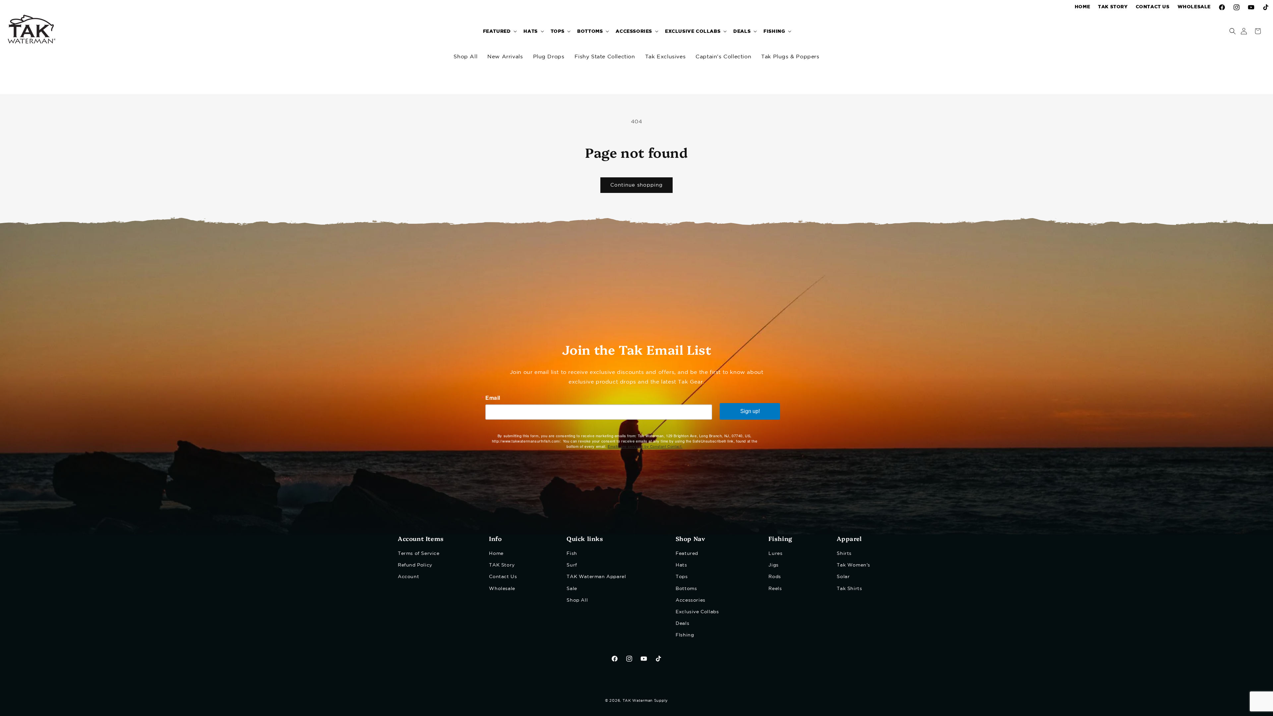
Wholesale (502, 589)
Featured (687, 554)
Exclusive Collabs (697, 612)
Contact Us (503, 577)
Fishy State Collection (605, 56)
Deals (682, 624)
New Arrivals (505, 56)
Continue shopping (636, 185)
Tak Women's (853, 565)
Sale (572, 589)
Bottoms (686, 589)
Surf (572, 565)
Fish (572, 554)
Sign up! (750, 411)
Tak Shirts (849, 589)
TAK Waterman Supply (645, 700)
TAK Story (502, 565)
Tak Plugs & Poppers (790, 56)
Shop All (465, 56)
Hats (681, 565)
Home (496, 554)
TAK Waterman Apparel (596, 577)
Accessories (690, 600)
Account (408, 577)
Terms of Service (419, 554)
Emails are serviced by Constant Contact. (645, 446)
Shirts (844, 554)
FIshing (685, 635)
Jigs (773, 565)
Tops (682, 577)
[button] (499, 31)
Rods (774, 577)
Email (492, 397)
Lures (775, 554)
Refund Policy (415, 565)
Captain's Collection (723, 56)
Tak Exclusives (665, 56)
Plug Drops (549, 56)
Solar (843, 577)
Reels (775, 589)
